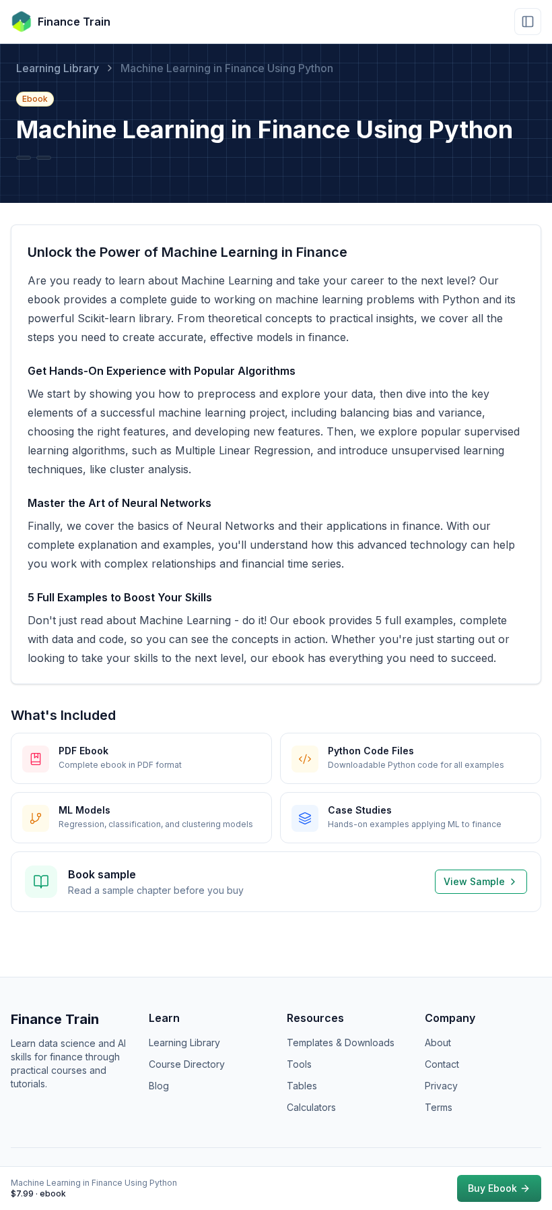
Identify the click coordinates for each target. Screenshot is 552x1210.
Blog (159, 1085)
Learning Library (57, 68)
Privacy (441, 1085)
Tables (302, 1085)
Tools (299, 1064)
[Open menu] (527, 21)
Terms (438, 1107)
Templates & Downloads (340, 1042)
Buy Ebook (492, 1188)
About (438, 1042)
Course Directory (187, 1064)
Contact (442, 1064)
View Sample (474, 881)
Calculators (311, 1107)
